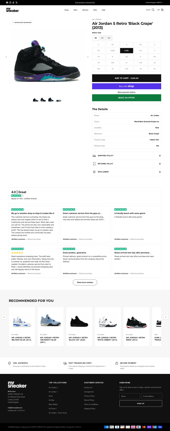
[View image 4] (58, 99)
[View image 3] (51, 99)
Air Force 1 (53, 408)
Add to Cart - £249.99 (126, 78)
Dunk (51, 396)
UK (96, 38)
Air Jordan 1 (53, 391)
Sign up (140, 403)
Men (75, 10)
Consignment (89, 391)
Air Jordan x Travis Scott (58, 413)
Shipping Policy (89, 408)
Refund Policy (89, 400)
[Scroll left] (4, 317)
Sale (103, 10)
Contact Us (88, 387)
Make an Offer (126, 97)
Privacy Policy (89, 396)
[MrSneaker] (12, 10)
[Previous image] (6, 57)
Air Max (51, 400)
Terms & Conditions (91, 404)
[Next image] (88, 57)
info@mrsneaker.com (15, 408)
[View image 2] (43, 99)
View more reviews (85, 282)
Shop (66, 10)
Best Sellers (53, 404)
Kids (95, 10)
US (109, 38)
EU (102, 38)
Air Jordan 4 (53, 387)
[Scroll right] (165, 317)
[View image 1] (35, 99)
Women (85, 10)
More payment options (126, 92)
